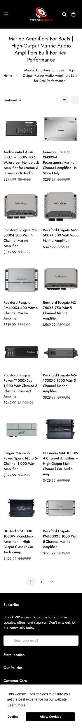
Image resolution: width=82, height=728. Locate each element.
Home (7, 75)
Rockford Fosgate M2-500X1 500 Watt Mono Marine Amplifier (61, 235)
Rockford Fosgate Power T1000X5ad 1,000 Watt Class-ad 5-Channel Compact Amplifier (20, 386)
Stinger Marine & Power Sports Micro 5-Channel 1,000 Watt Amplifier (20, 460)
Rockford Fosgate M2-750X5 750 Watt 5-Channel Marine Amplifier (60, 310)
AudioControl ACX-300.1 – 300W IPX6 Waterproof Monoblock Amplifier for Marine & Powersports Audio (21, 162)
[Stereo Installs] (41, 14)
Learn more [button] (16, 705)
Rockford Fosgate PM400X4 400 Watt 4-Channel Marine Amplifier (20, 310)
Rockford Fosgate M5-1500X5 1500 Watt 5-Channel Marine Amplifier (60, 383)
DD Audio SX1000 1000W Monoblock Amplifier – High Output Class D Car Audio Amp (18, 541)
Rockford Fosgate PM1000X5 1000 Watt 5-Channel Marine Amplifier (60, 538)
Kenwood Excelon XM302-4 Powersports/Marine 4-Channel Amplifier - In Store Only (60, 162)
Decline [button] (13, 716)
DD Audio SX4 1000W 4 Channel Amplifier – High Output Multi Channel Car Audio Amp (60, 463)
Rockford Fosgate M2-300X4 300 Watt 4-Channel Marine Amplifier (20, 237)
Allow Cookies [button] (50, 716)
